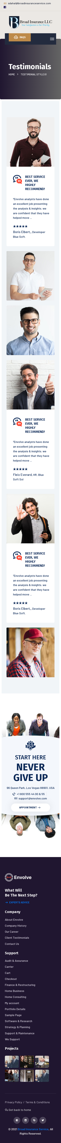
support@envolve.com (33, 798)
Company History (16, 925)
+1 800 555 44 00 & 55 (31, 794)
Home (12, 74)
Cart (7, 973)
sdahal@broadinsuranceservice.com (29, 3)
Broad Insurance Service (33, 1129)
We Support (12, 1039)
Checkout (11, 979)
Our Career (11, 931)
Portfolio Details (15, 1009)
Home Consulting (15, 997)
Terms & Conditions (37, 1102)
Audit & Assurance (16, 960)
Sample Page (13, 1015)
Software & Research (18, 1021)
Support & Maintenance (19, 1033)
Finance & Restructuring (20, 985)
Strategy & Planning (17, 1027)
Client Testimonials (17, 937)
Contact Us (12, 943)
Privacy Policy (13, 1102)
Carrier (9, 966)
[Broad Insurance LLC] (30, 22)
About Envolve (14, 919)
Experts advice (19, 902)
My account (12, 1003)
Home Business (14, 991)
